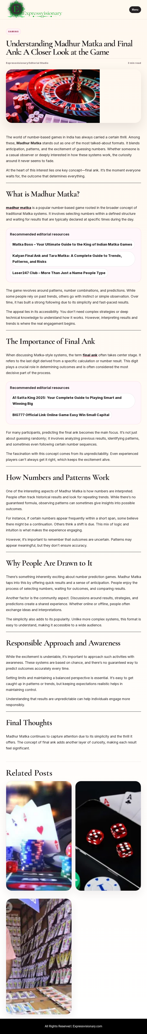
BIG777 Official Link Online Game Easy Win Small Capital (60, 415)
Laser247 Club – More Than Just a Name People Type (58, 273)
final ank (90, 355)
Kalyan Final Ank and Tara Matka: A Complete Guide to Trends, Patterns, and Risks (67, 259)
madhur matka (18, 208)
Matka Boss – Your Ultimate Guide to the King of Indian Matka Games (72, 244)
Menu (135, 9)
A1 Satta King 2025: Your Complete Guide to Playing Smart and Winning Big (67, 401)
